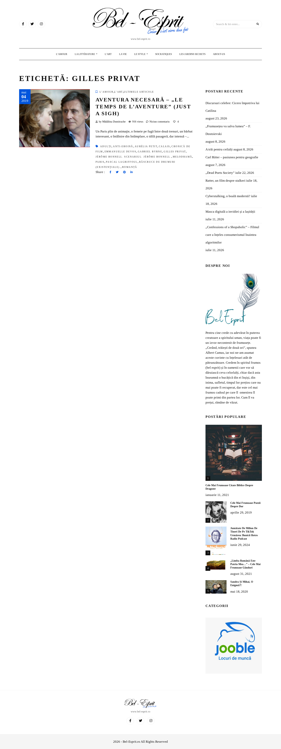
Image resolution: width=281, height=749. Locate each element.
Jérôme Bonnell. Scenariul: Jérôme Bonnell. (133, 156)
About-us (219, 54)
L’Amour (61, 54)
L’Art (108, 54)
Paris (100, 162)
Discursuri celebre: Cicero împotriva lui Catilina (232, 107)
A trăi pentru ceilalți (219, 149)
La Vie (123, 54)
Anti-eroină (123, 146)
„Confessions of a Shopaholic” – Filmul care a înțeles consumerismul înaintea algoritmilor (232, 234)
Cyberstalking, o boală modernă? (227, 196)
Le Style (140, 54)
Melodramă (182, 156)
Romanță (129, 167)
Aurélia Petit (146, 146)
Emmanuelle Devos (120, 151)
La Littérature (85, 54)
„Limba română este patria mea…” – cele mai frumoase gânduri (245, 564)
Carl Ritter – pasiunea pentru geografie (231, 157)
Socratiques (163, 54)
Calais (164, 146)
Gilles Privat (175, 151)
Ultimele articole (139, 92)
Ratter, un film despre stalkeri (225, 180)
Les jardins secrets (192, 54)
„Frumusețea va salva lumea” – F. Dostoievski (228, 130)
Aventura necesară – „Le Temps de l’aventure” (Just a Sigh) (143, 107)
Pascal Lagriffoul (122, 162)
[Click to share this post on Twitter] (117, 172)
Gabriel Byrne (150, 151)
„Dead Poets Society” (220, 173)
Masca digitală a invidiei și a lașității (230, 211)
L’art (118, 92)
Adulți (105, 146)
